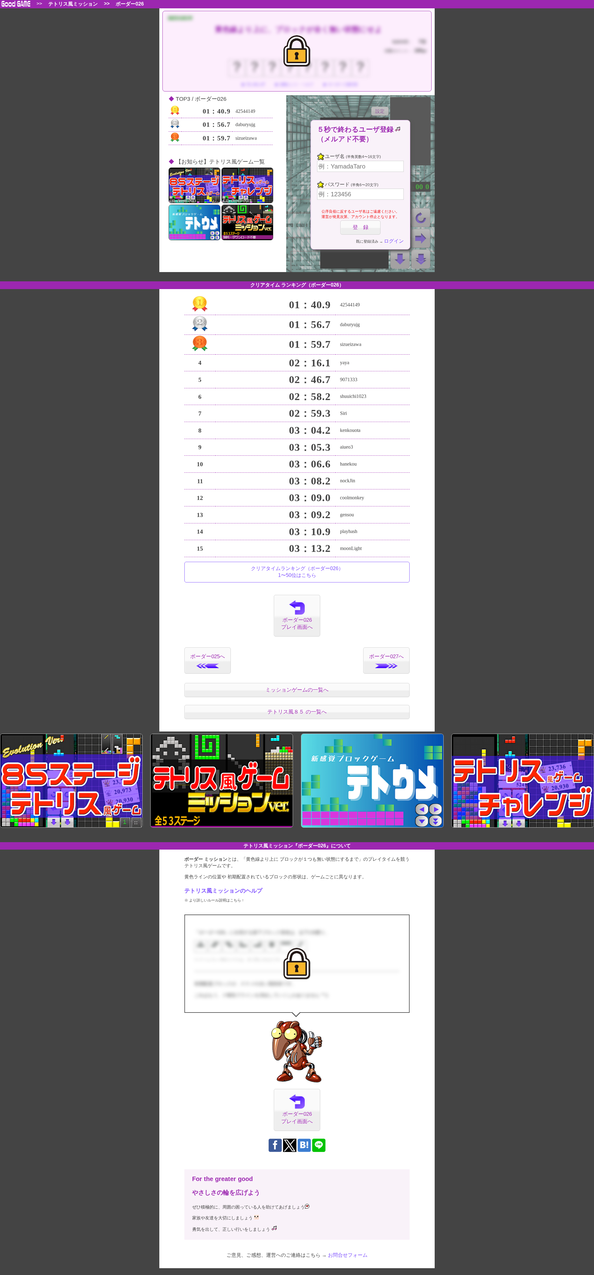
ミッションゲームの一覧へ (297, 690)
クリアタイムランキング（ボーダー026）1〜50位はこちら (297, 572)
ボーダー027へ (386, 656)
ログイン (394, 241)
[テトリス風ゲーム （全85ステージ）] (194, 185)
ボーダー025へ (207, 656)
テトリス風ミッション (73, 4)
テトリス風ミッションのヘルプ (223, 891)
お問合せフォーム (348, 1255)
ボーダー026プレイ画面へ (297, 623)
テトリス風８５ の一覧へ (297, 712)
